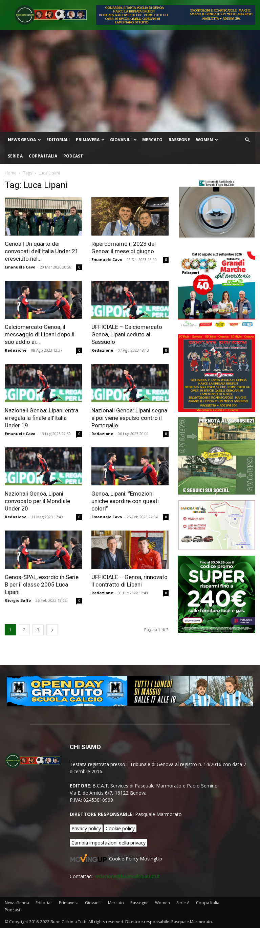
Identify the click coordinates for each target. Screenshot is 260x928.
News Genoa (22, 140)
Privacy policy (86, 828)
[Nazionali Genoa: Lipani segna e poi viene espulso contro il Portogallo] (130, 383)
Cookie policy (120, 828)
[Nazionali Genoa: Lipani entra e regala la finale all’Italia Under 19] (43, 383)
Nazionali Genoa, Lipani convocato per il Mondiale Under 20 (37, 501)
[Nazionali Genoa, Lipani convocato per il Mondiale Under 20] (43, 466)
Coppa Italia (43, 156)
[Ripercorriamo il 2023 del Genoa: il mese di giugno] (130, 216)
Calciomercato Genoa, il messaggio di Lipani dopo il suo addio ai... (39, 334)
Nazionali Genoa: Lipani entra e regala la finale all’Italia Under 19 (41, 418)
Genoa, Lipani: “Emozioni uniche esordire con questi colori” (125, 501)
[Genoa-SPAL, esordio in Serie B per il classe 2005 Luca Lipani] (43, 550)
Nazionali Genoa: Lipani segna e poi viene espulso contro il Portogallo (129, 418)
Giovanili (121, 140)
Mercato (152, 140)
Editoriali (58, 140)
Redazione (15, 350)
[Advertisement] (130, 80)
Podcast (73, 156)
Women (204, 140)
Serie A (15, 156)
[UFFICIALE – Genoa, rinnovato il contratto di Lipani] (130, 550)
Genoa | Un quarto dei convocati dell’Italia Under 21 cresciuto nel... (42, 251)
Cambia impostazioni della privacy (108, 842)
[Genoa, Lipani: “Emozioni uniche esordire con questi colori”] (130, 466)
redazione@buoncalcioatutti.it (127, 876)
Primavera (88, 140)
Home (11, 173)
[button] (247, 140)
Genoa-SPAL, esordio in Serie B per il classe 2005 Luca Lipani (42, 584)
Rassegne (179, 140)
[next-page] (52, 629)
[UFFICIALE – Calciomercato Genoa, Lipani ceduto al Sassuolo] (130, 300)
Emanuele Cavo (20, 267)
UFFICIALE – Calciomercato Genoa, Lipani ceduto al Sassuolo (126, 334)
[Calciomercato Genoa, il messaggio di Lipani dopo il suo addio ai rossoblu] (43, 300)
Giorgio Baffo (18, 600)
